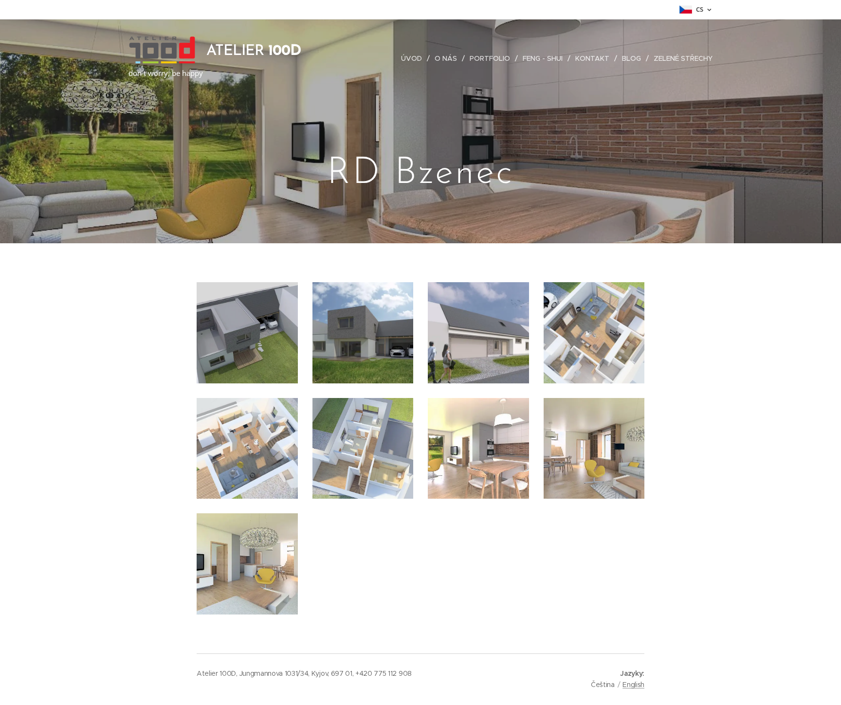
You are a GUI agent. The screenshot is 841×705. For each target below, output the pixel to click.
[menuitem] (414, 58)
